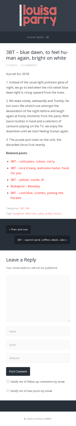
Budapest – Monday (25, 186)
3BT (22, 208)
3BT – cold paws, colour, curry (33, 161)
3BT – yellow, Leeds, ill (27, 180)
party (41, 213)
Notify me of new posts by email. (31, 391)
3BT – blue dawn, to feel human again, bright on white (37, 55)
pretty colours (53, 213)
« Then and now (18, 229)
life (28, 208)
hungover (18, 213)
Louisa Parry (43, 418)
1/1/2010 (11, 65)
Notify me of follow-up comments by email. (38, 381)
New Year (31, 213)
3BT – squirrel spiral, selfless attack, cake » (42, 239)
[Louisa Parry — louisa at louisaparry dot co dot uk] (38, 15)
